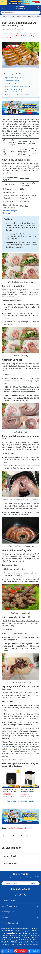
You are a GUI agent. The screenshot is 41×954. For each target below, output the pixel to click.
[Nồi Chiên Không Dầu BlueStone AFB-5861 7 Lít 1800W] (11, 778)
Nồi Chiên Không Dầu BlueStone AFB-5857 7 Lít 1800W (29, 791)
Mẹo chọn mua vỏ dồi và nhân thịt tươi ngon (19, 95)
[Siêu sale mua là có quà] (20, 108)
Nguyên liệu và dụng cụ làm (14, 77)
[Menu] (3, 8)
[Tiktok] (20, 894)
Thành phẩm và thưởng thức (14, 89)
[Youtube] (24, 894)
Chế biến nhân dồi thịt (12, 80)
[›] (36, 783)
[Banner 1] (20, 2)
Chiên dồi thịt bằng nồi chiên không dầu (17, 86)
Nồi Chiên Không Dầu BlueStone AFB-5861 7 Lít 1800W (11, 791)
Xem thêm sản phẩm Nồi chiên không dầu (20, 801)
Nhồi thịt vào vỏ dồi (11, 83)
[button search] (39, 12)
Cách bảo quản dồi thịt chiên (14, 92)
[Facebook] (16, 894)
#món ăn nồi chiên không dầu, (17, 828)
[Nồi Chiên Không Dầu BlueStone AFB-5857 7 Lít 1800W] (30, 778)
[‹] (3, 783)
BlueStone (5, 747)
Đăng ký (34, 883)
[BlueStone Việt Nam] (21, 8)
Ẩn (19, 73)
